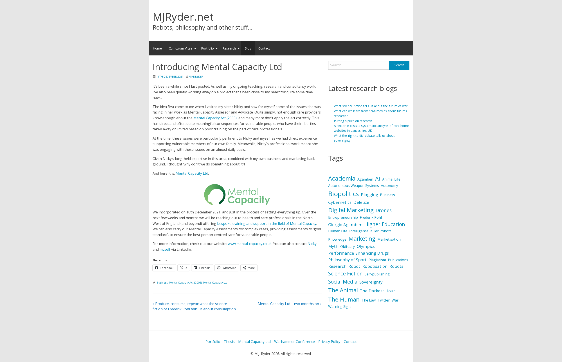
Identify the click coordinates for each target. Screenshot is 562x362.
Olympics (366, 246)
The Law (369, 300)
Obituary (347, 246)
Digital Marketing (351, 210)
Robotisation (374, 266)
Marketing (361, 238)
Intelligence (358, 231)
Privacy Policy (329, 341)
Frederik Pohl (371, 217)
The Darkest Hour (377, 291)
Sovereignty (370, 282)
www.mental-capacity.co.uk (250, 243)
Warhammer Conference (294, 341)
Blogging (369, 194)
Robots (396, 266)
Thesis (229, 341)
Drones (384, 210)
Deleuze (361, 202)
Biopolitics (343, 193)
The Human (344, 299)
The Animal (343, 290)
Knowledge (337, 239)
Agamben (365, 179)
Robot (354, 266)
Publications (398, 259)
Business (162, 282)
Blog (248, 48)
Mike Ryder (196, 76)
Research (229, 48)
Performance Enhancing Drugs (358, 253)
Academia (341, 178)
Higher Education (384, 224)
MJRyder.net (183, 16)
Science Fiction (345, 273)
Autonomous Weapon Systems (353, 185)
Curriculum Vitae (180, 48)
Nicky (312, 243)
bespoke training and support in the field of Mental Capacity (266, 223)
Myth (333, 246)
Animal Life (391, 179)
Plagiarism (377, 259)
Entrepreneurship (343, 217)
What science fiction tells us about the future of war (370, 106)
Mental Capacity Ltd (192, 173)
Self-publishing (377, 274)
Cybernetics (339, 202)
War (395, 300)
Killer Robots (380, 231)
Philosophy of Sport (347, 260)
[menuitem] (157, 48)
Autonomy (389, 185)
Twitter (384, 300)
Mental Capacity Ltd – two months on (290, 303)
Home (157, 48)
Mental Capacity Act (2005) (215, 117)
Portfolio (207, 48)
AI (377, 178)
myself (165, 249)
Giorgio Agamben (345, 224)
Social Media (342, 281)
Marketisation (389, 239)
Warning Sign (339, 306)
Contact (264, 48)
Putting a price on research (353, 121)
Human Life (337, 231)
